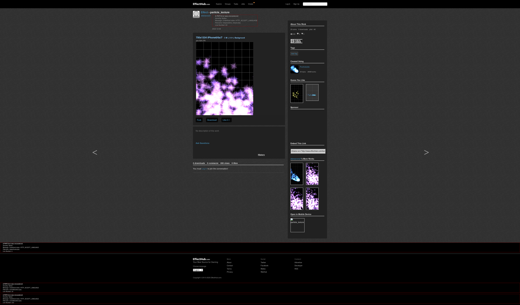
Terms (229, 268)
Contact (230, 265)
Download (212, 120)
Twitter (263, 262)
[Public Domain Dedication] (296, 42)
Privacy (230, 272)
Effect (204, 12)
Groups (227, 4)
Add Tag (294, 53)
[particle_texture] (312, 92)
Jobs (243, 4)
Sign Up (296, 4)
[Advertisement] (304, 124)
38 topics (303, 72)
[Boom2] (296, 93)
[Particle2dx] (294, 69)
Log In (288, 4)
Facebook (264, 265)
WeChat (264, 272)
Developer (298, 265)
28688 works (312, 72)
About (229, 262)
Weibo (263, 268)
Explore (219, 4)
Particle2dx (305, 66)
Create (250, 4)
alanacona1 (206, 15)
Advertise (298, 262)
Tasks (236, 4)
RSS (296, 268)
